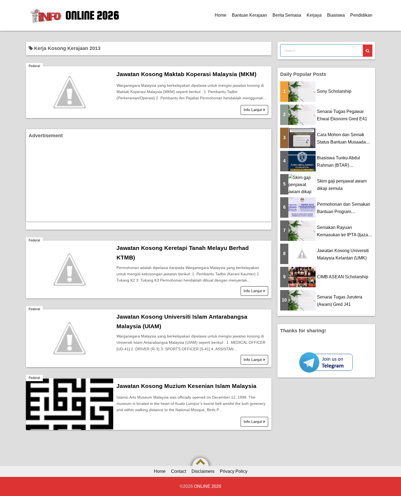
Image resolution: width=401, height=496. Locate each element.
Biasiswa (336, 15)
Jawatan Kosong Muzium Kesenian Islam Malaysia (186, 386)
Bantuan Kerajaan (249, 15)
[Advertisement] (149, 180)
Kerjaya (314, 15)
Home (220, 15)
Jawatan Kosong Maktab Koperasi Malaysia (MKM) (186, 74)
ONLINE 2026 (92, 15)
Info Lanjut (253, 109)
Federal (34, 66)
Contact (178, 471)
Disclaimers (202, 471)
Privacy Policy (233, 471)
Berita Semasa (287, 15)
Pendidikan (361, 15)
